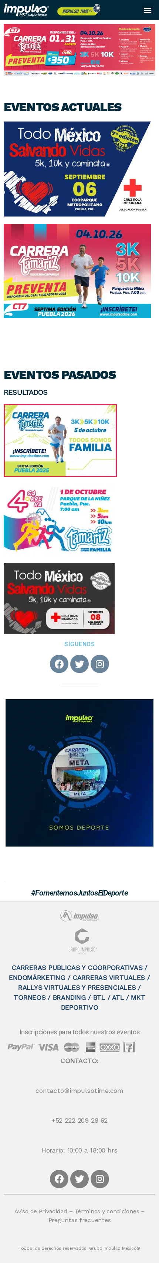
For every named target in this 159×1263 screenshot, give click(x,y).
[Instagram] (100, 664)
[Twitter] (79, 664)
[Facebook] (59, 664)
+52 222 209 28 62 (79, 1121)
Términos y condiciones (106, 1212)
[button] (148, 10)
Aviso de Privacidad (40, 1212)
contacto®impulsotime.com (79, 1091)
